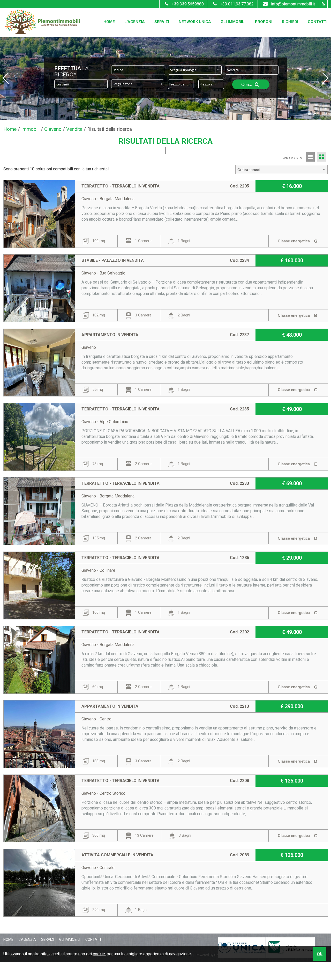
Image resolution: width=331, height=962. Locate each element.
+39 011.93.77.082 (237, 4)
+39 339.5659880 (188, 4)
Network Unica (195, 21)
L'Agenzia (134, 21)
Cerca (247, 84)
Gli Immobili (233, 21)
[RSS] (323, 4)
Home (109, 21)
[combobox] (195, 70)
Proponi (263, 21)
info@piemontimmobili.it (293, 4)
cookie (99, 953)
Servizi (161, 21)
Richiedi (290, 21)
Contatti (317, 21)
